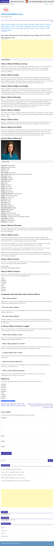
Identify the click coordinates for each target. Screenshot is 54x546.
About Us (4, 21)
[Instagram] (49, 4)
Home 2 (3, 533)
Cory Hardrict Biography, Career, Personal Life (37, 1)
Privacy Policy (4, 536)
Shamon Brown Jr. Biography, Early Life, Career (12, 472)
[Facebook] (45, 4)
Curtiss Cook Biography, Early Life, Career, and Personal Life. (15, 480)
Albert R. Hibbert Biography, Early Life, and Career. (13, 477)
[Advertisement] (27, 498)
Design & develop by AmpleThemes (10, 543)
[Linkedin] (51, 4)
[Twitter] (47, 4)
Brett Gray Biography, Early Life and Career (11, 469)
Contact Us (11, 21)
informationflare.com (12, 14)
